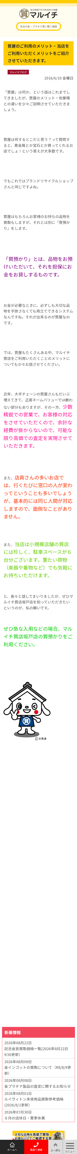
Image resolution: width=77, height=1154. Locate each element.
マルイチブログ (18, 72)
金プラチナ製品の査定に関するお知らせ (37, 1086)
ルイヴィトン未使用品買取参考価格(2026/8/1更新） (33, 1101)
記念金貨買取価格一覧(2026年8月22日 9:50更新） (36, 1051)
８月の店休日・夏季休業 (24, 1117)
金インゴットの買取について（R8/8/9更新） (37, 1070)
